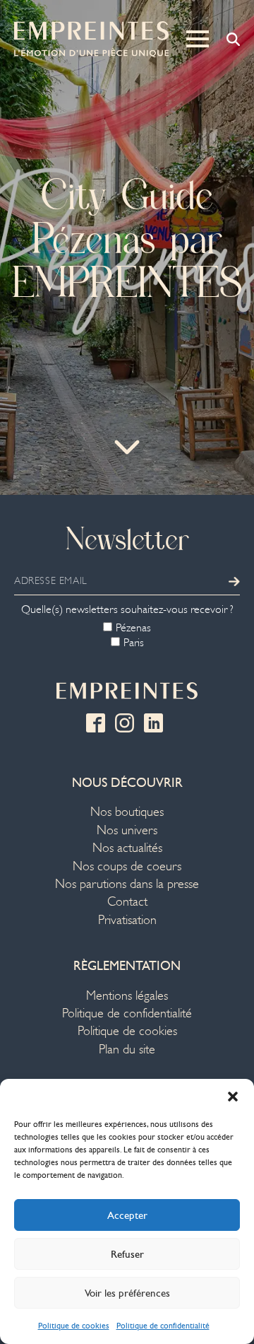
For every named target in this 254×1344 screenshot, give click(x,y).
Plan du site (127, 1049)
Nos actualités (127, 848)
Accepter (127, 1215)
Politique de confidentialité (163, 1326)
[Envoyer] (234, 581)
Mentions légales (127, 995)
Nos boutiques (127, 812)
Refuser (127, 1254)
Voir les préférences (127, 1293)
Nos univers (127, 830)
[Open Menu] (197, 39)
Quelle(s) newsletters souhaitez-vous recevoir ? (127, 609)
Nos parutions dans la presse (127, 884)
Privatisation (127, 920)
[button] (233, 1096)
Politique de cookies (73, 1326)
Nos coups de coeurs (127, 866)
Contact (127, 901)
